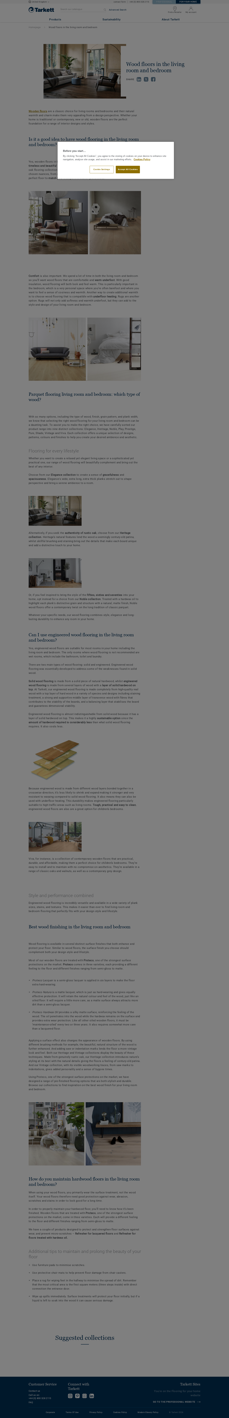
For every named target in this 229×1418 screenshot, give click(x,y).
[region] (116, 160)
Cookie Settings (101, 169)
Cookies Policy (142, 159)
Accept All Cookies (128, 169)
